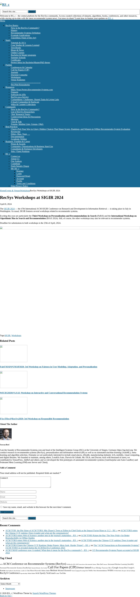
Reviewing (15, 131)
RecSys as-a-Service (20, 97)
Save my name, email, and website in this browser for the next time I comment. (37, 507)
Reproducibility (23, 573)
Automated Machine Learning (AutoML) (121, 564)
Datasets (14, 92)
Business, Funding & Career (17, 141)
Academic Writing (19, 139)
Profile (19, 181)
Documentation (17, 136)
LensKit (23, 570)
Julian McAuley (17, 570)
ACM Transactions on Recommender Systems (86, 564)
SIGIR (7, 335)
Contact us (15, 156)
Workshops (16, 77)
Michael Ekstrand (64, 570)
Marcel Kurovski (35, 570)
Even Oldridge (96, 568)
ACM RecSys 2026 (71, 564)
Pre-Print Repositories (20, 85)
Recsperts (124, 570)
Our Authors (16, 161)
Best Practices (11, 127)
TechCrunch (51, 573)
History (14, 30)
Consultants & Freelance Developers (27, 149)
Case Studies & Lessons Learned (25, 45)
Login (19, 173)
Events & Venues (12, 190)
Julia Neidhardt (9, 570)
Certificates (16, 60)
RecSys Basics (11, 25)
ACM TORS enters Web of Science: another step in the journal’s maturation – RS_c (41, 535)
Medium (53, 570)
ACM (1, 564)
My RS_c (15, 168)
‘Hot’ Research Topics (20, 114)
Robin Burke (31, 573)
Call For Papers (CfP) (62, 567)
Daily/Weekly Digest (20, 166)
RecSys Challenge (131, 570)
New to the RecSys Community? (25, 28)
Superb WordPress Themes (44, 593)
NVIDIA (110, 570)
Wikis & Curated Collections (23, 104)
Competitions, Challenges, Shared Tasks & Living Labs (35, 99)
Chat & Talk (16, 122)
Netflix (90, 570)
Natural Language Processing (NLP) (80, 570)
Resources (9, 87)
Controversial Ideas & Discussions (26, 117)
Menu (2, 21)
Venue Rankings (18, 80)
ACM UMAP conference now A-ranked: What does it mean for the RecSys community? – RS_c (47, 550)
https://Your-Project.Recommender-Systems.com (32, 89)
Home (2, 190)
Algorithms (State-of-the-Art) (23, 38)
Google (115, 568)
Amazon (105, 564)
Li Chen (27, 570)
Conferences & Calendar (21, 67)
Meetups (14, 119)
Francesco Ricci (107, 568)
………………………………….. (25, 82)
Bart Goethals (44, 568)
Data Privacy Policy (19, 186)
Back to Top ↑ (6, 596)
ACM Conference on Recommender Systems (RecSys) (34, 563)
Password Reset (23, 176)
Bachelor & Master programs (23, 55)
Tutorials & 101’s (18, 43)
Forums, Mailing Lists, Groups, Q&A (27, 124)
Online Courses (17, 52)
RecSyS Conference (10, 573)
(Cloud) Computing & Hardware (25, 102)
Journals (14, 72)
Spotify (43, 573)
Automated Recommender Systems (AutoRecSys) (15, 568)
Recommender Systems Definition (25, 33)
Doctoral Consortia (19, 75)
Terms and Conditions (25, 183)
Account (20, 178)
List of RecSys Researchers (23, 112)
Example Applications (20, 35)
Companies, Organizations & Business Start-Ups (32, 146)
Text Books (16, 48)
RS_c (110, 18)
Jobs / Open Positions (20, 151)
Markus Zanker (45, 570)
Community (10, 107)
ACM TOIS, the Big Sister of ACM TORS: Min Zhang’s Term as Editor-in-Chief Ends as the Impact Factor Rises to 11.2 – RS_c (61, 530)
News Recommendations (100, 570)
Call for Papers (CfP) (20, 70)
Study (8, 40)
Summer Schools (18, 57)
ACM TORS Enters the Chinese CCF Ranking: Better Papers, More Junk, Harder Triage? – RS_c (47, 545)
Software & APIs (18, 94)
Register (20, 171)
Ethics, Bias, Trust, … (20, 134)
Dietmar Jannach (84, 567)
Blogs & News (17, 50)
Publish (8, 65)
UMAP (57, 573)
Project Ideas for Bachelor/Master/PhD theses (30, 62)
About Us (15, 159)
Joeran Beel (123, 568)
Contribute (15, 164)
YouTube (63, 573)
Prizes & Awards (18, 144)
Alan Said (100, 564)
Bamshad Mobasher (36, 568)
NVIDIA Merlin (117, 570)
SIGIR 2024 (9, 209)
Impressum (10, 588)
